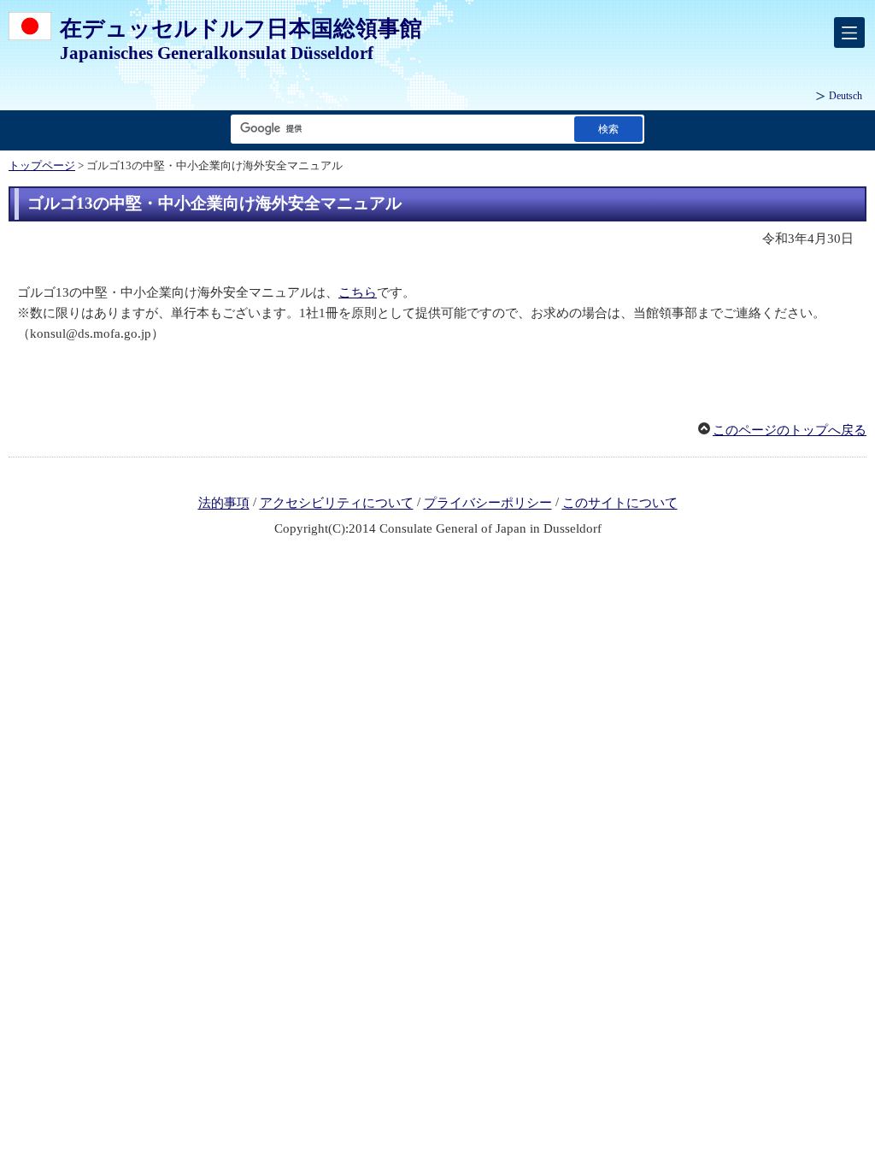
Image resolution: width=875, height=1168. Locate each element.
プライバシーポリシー (488, 503)
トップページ (42, 166)
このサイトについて (620, 503)
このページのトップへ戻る (789, 430)
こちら (357, 292)
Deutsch (845, 96)
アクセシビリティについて (337, 503)
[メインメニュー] (849, 32)
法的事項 (224, 503)
